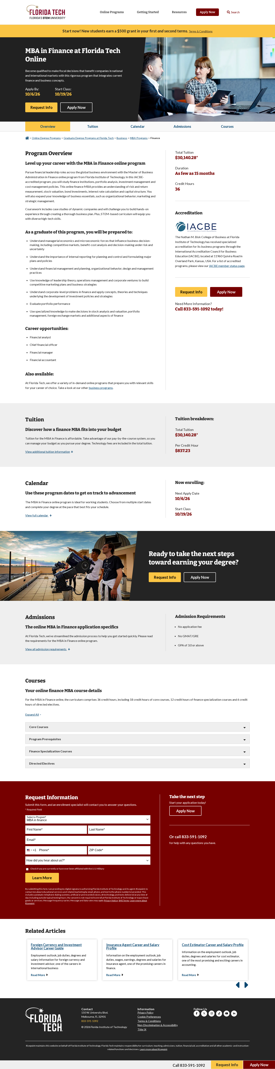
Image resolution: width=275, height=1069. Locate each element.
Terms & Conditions (201, 31)
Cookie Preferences (149, 1016)
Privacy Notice (111, 900)
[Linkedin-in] (234, 1014)
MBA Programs (139, 138)
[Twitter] (204, 1014)
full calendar (38, 515)
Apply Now (207, 12)
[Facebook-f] (197, 1014)
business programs (101, 387)
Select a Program (36, 817)
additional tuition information (49, 451)
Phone (44, 850)
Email (31, 839)
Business (122, 138)
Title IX (142, 1029)
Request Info (41, 107)
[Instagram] (212, 1014)
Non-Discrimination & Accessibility (158, 1025)
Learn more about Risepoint (153, 1049)
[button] (233, 12)
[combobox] (87, 819)
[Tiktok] (219, 1014)
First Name (34, 829)
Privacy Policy (145, 1012)
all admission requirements (47, 649)
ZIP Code (96, 850)
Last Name (97, 829)
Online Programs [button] (112, 12)
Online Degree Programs (46, 138)
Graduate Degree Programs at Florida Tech (89, 138)
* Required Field (33, 810)
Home (27, 138)
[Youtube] (227, 1014)
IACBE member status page (227, 266)
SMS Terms (124, 900)
